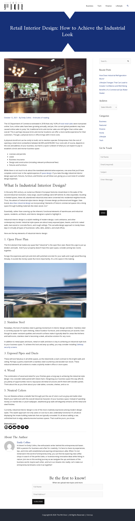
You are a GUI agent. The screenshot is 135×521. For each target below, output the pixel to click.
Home (101, 133)
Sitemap (89, 515)
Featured (102, 125)
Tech (101, 140)
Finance (102, 129)
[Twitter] (10, 427)
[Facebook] (6, 427)
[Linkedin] (18, 427)
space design (46, 173)
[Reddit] (14, 427)
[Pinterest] (22, 427)
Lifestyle (102, 136)
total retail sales (66, 124)
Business (102, 121)
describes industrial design (20, 203)
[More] (27, 427)
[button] (128, 6)
